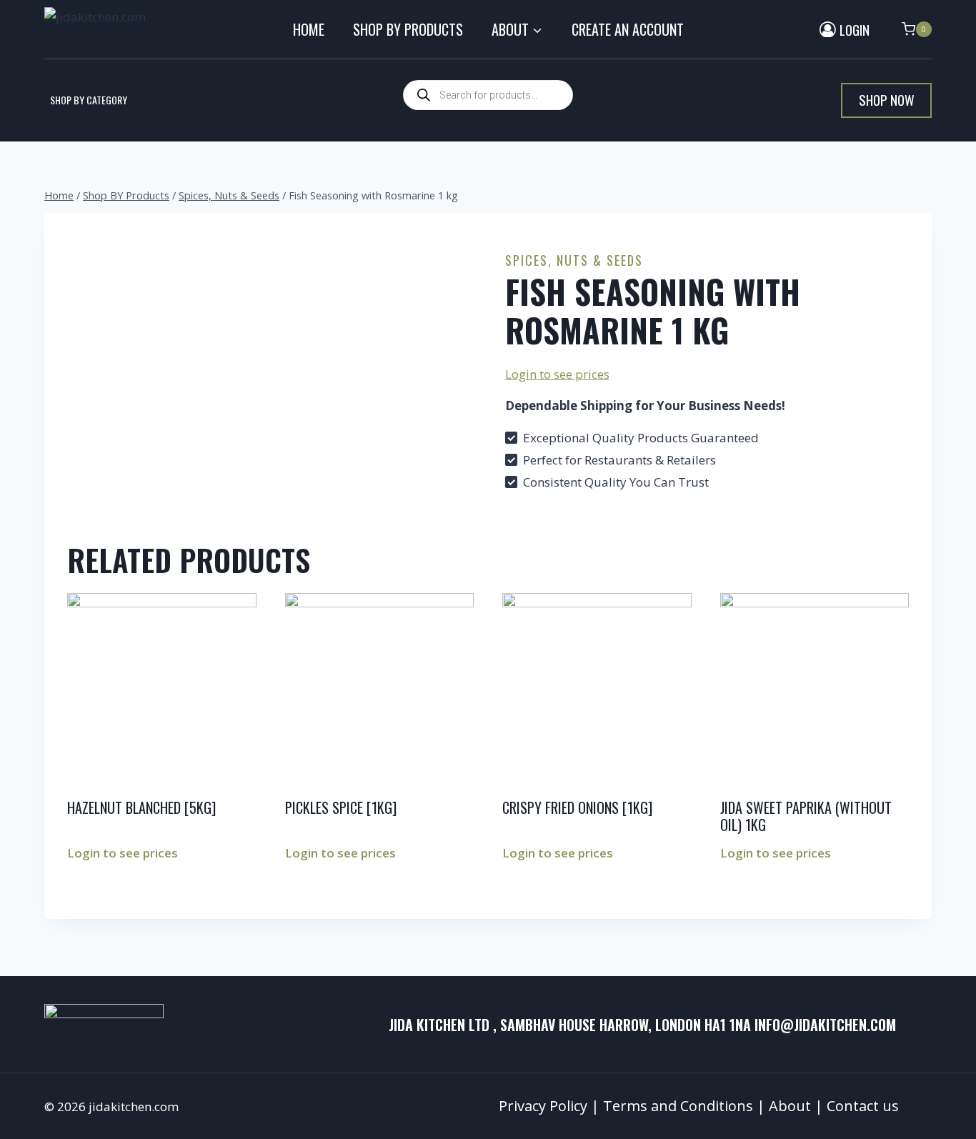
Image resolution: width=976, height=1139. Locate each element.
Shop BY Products (408, 29)
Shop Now (887, 99)
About (790, 1105)
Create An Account (628, 29)
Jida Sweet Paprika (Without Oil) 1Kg (806, 816)
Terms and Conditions (678, 1105)
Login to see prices (557, 374)
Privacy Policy (543, 1105)
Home (308, 29)
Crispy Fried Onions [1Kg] (577, 807)
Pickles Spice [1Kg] (341, 807)
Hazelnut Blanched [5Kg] (141, 807)
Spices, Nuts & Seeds (574, 260)
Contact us (863, 1105)
